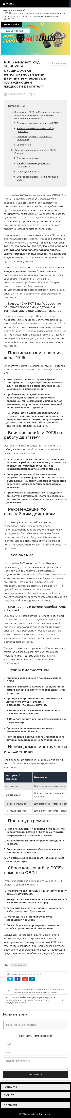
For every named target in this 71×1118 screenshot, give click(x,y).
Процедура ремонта (28, 171)
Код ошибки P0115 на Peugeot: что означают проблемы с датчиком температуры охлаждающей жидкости (38, 115)
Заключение (24, 144)
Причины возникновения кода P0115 (37, 123)
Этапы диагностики (28, 158)
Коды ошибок (11, 24)
